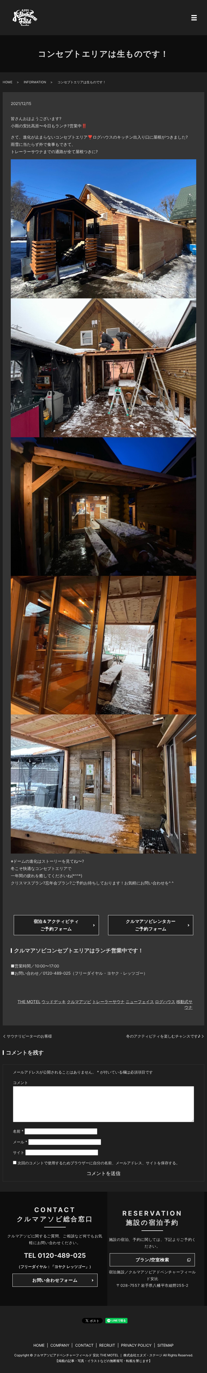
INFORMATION (35, 82)
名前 (18, 1131)
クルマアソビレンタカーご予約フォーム (151, 925)
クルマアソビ (79, 1001)
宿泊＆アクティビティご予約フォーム (56, 925)
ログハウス (165, 1001)
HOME (7, 82)
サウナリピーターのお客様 (29, 1036)
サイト (18, 1152)
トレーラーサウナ (108, 1001)
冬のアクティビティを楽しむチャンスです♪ (163, 1036)
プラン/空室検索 (152, 1259)
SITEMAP (165, 1345)
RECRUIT (107, 1345)
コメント (20, 1082)
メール (20, 1142)
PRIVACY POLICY (136, 1345)
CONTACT (84, 1345)
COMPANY (59, 1345)
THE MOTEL (29, 1001)
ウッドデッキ (54, 1001)
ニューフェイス (140, 1001)
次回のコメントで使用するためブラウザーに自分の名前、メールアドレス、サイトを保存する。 (99, 1163)
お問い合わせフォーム (55, 1280)
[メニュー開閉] (194, 17)
